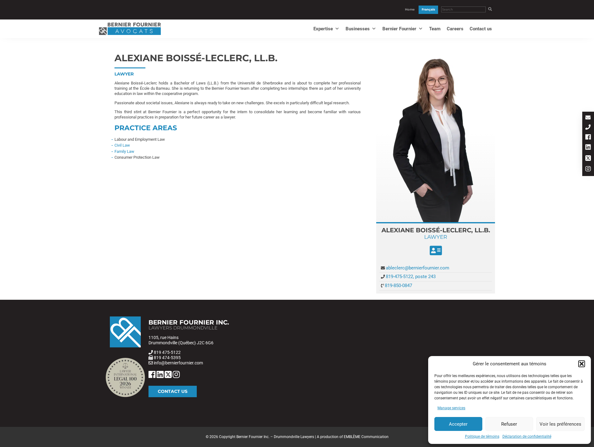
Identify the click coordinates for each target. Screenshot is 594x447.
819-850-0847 (398, 285)
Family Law (124, 151)
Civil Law (122, 145)
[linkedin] (588, 147)
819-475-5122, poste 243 (411, 276)
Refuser (509, 424)
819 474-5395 (167, 357)
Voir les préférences (560, 424)
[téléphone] (588, 127)
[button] (582, 364)
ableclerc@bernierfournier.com (417, 268)
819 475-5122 (167, 352)
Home (410, 9)
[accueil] (130, 35)
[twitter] (588, 158)
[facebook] (588, 137)
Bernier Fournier (399, 29)
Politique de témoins (482, 436)
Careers (455, 29)
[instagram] (588, 169)
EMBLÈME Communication (366, 437)
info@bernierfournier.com (178, 362)
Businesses (358, 29)
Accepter (458, 424)
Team (435, 29)
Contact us (481, 29)
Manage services (451, 408)
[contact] (588, 118)
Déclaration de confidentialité (526, 436)
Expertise (323, 29)
